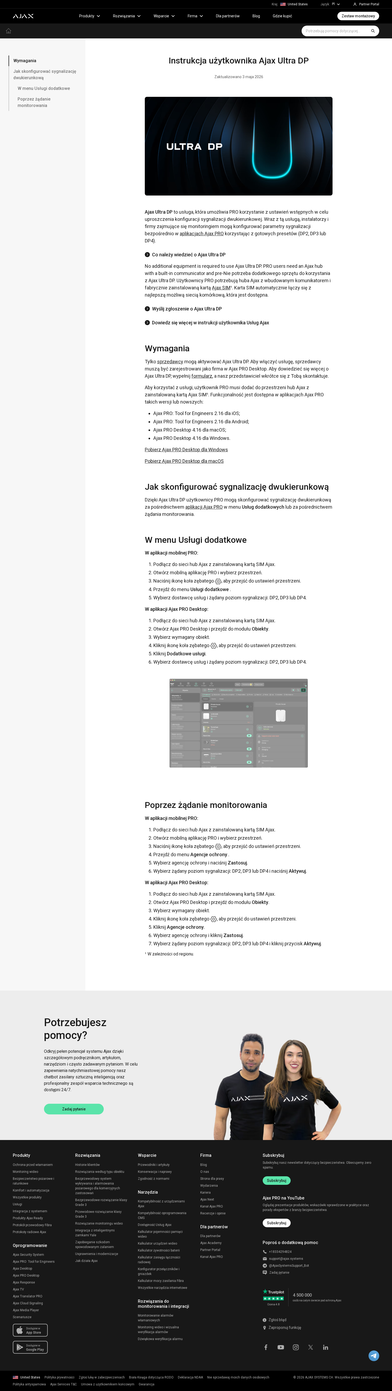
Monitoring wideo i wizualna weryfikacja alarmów (158, 1329)
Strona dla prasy (212, 1179)
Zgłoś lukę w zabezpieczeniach (102, 1377)
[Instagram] (296, 1346)
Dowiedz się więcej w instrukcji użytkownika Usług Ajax (210, 322)
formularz (201, 376)
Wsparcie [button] (161, 16)
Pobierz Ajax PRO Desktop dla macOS (184, 461)
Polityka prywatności (59, 1377)
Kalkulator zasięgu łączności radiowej (159, 1260)
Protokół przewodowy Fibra (32, 1225)
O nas (204, 1172)
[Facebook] (266, 1346)
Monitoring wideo (25, 1172)
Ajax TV (18, 1289)
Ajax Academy (211, 1243)
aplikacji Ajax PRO (204, 507)
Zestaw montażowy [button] (358, 16)
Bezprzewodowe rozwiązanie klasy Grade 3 (101, 1202)
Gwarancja (146, 1384)
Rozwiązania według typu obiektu (99, 1172)
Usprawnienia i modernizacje (96, 1254)
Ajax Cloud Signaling (28, 1303)
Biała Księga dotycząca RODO (151, 1377)
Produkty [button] (86, 16)
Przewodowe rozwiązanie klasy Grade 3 (98, 1214)
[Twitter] (310, 1346)
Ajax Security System (28, 1255)
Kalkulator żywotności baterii (159, 1250)
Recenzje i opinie (213, 1213)
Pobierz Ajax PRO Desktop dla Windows (186, 449)
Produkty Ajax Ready (28, 1218)
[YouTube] (281, 1346)
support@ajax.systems (286, 1259)
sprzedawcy (170, 361)
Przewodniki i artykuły (154, 1165)
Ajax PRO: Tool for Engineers (34, 1262)
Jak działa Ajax (86, 1261)
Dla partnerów (228, 16)
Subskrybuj (276, 1180)
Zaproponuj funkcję (285, 1327)
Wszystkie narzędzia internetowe (162, 1288)
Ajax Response (24, 1282)
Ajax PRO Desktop (26, 1275)
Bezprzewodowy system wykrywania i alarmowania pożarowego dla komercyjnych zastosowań (97, 1186)
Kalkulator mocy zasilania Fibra (161, 1281)
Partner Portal (210, 1250)
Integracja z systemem (30, 1211)
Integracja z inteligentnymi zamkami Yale (95, 1233)
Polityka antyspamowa (29, 1384)
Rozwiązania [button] (124, 16)
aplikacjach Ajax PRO (202, 233)
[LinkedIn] (325, 1346)
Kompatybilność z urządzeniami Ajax (161, 1203)
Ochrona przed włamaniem (33, 1165)
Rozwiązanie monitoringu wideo (99, 1223)
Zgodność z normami (153, 1179)
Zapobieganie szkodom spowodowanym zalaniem (94, 1244)
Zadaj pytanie (74, 1109)
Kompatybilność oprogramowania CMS (162, 1215)
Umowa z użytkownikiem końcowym (107, 1384)
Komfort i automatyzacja (31, 1190)
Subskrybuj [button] (276, 1223)
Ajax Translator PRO (27, 1296)
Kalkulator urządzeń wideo (157, 1243)
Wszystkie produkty (27, 1197)
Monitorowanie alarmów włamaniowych (155, 1318)
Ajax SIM (221, 287)
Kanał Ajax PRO (211, 1206)
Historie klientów (87, 1165)
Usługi (17, 1204)
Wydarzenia (209, 1185)
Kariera (205, 1192)
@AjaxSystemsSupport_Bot (289, 1266)
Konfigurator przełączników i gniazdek (158, 1271)
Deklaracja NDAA (190, 1377)
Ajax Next (207, 1199)
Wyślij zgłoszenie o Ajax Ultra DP (187, 309)
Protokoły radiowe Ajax (29, 1232)
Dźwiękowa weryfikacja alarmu (160, 1339)
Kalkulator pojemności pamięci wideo (160, 1234)
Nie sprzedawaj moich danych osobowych (238, 1377)
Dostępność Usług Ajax (154, 1225)
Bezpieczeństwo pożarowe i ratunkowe (33, 1181)
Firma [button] (192, 16)
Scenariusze (22, 1317)
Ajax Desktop (22, 1268)
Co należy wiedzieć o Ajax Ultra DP (189, 254)
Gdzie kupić (282, 16)
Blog (256, 16)
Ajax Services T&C (63, 1384)
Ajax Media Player (26, 1310)
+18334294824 (280, 1252)
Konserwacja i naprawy (155, 1172)
